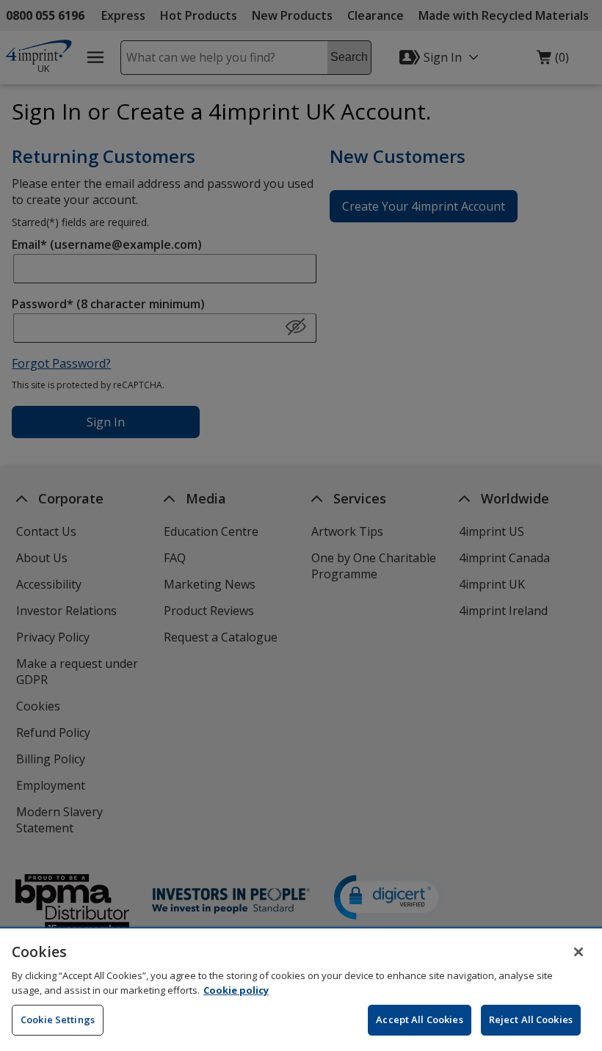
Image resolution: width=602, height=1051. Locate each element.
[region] (301, 989)
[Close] (578, 952)
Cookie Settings (58, 1019)
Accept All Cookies (419, 1019)
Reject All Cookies (531, 1019)
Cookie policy (236, 990)
